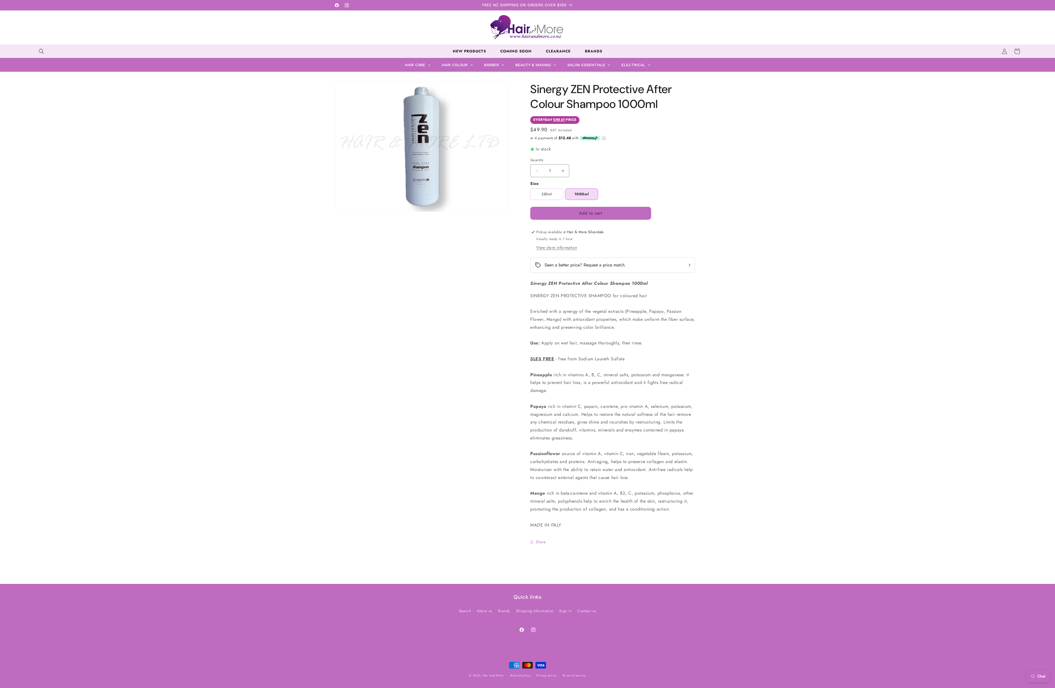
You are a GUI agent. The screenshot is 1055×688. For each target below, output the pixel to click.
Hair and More (493, 675)
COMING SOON (516, 51)
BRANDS (593, 51)
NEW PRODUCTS (469, 51)
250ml (547, 194)
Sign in (565, 611)
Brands (504, 611)
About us (484, 611)
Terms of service (574, 675)
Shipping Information (535, 611)
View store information (556, 247)
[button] (41, 51)
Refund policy (520, 675)
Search (465, 611)
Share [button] (541, 542)
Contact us (587, 611)
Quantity (536, 160)
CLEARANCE (558, 51)
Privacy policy (546, 675)
